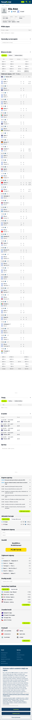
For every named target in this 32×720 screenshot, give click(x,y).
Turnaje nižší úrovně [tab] (16, 519)
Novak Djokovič (4, 652)
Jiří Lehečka (3, 654)
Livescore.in (7, 634)
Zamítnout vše (16, 713)
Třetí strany (26, 693)
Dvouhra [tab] (4, 55)
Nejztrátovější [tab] (14, 589)
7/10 (11, 364)
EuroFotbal (7, 637)
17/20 (11, 361)
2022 (3, 64)
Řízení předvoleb (16, 717)
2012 (3, 364)
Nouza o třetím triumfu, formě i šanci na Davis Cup (16, 483)
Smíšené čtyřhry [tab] (18, 55)
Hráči (3, 5)
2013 (3, 361)
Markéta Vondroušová (5, 659)
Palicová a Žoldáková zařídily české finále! (15, 499)
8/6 (26, 66)
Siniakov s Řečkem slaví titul (11, 501)
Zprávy (21, 630)
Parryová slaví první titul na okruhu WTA (15, 480)
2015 (3, 359)
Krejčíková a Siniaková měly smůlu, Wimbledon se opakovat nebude (16, 492)
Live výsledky (7, 630)
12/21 (26, 68)
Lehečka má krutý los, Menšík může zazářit (15, 504)
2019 (3, 66)
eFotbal (21, 637)
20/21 (26, 71)
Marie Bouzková (4, 663)
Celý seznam (26, 623)
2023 (3, 61)
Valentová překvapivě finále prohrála (13, 486)
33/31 (11, 71)
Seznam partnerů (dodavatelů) (10, 705)
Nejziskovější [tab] (6, 589)
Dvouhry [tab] (4, 401)
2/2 (19, 66)
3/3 (19, 361)
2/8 (11, 366)
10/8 (11, 66)
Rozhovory (19, 657)
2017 (3, 71)
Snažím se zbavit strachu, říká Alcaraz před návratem (15, 507)
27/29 (10, 356)
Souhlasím (16, 709)
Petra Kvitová (3, 657)
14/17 (26, 361)
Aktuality (18, 652)
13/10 (18, 71)
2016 (3, 356)
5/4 (11, 61)
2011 (3, 366)
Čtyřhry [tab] (10, 401)
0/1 (19, 68)
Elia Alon (7, 5)
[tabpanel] (16, 214)
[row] (16, 61)
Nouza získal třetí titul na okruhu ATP (13, 489)
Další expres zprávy (24, 511)
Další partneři (26, 640)
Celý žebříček (26, 604)
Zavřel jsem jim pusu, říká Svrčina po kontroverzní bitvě (16, 496)
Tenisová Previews (20, 654)
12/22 (11, 68)
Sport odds (22, 634)
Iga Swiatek (3, 661)
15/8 (11, 64)
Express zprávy (20, 659)
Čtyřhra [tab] (10, 55)
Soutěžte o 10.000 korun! (16, 544)
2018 (3, 68)
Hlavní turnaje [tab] (6, 519)
